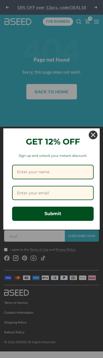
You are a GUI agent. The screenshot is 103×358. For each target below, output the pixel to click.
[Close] (93, 135)
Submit (52, 213)
